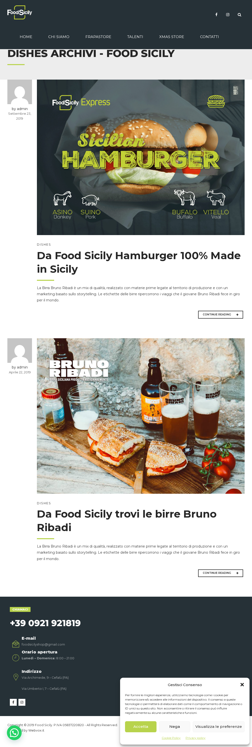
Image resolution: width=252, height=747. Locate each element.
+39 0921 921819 (45, 623)
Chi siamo (58, 36)
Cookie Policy (171, 738)
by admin (20, 109)
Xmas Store (171, 36)
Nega (174, 726)
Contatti (209, 36)
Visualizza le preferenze (218, 726)
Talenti (135, 36)
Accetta (140, 726)
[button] (242, 684)
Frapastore (98, 36)
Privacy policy (195, 738)
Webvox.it (36, 730)
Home (26, 36)
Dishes (44, 244)
